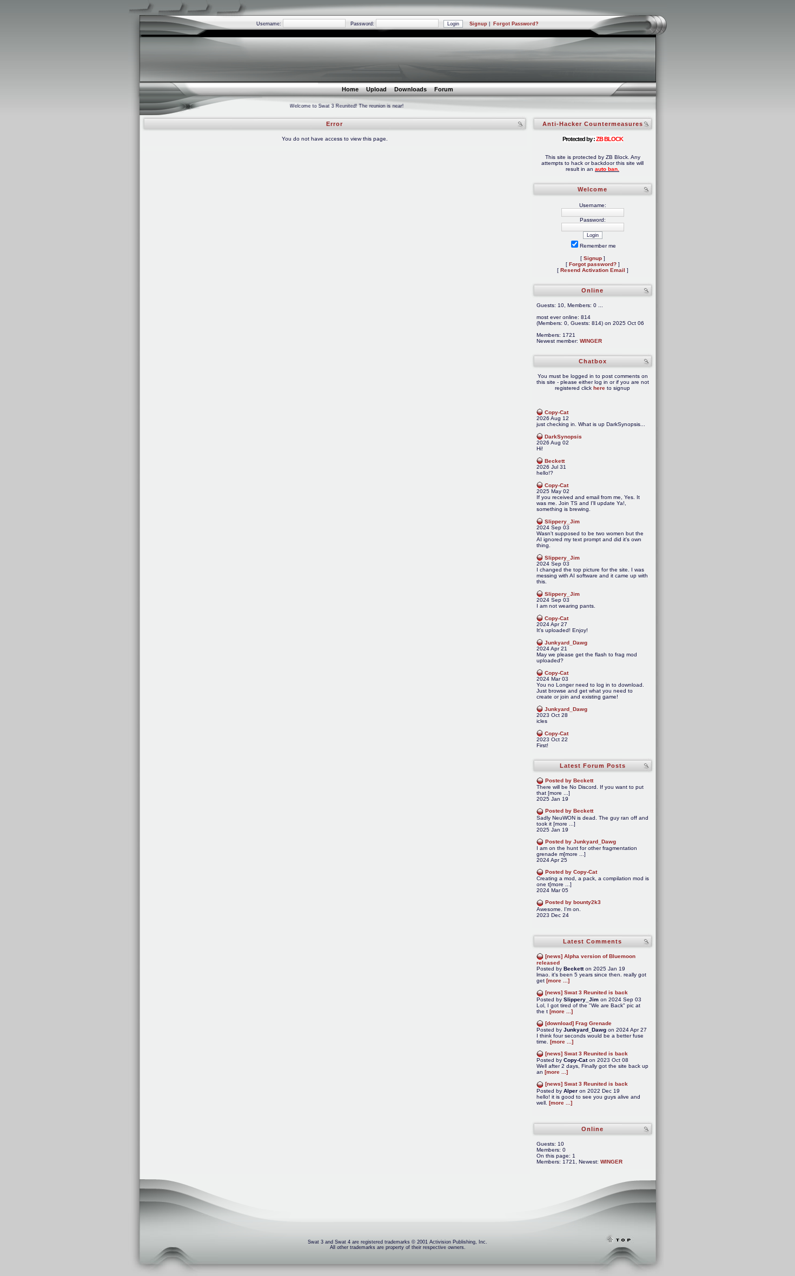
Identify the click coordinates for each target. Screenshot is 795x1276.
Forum (443, 89)
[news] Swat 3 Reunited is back (586, 992)
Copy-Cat (556, 412)
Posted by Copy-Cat (571, 872)
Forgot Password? (516, 23)
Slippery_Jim (562, 521)
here (599, 388)
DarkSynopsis (563, 437)
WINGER (591, 341)
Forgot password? (593, 264)
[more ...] (557, 980)
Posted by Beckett (569, 780)
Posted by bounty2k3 (573, 902)
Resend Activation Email (592, 270)
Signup (478, 23)
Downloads (410, 89)
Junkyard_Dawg (566, 643)
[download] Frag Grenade (578, 1023)
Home (350, 89)
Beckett (555, 461)
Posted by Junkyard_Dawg (580, 842)
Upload (376, 89)
